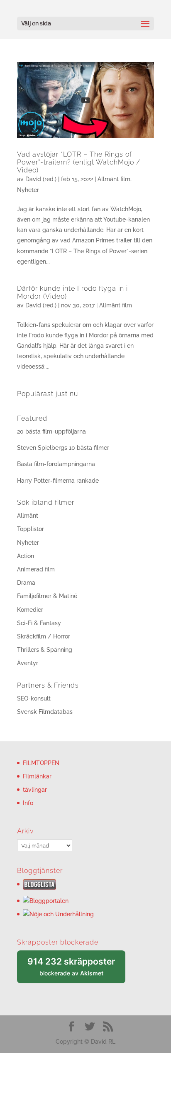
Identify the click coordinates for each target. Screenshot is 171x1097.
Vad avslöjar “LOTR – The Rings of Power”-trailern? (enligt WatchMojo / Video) (78, 162)
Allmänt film (114, 179)
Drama (26, 582)
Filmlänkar (37, 776)
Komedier (30, 609)
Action (25, 556)
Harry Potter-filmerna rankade (58, 480)
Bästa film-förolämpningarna (56, 464)
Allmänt (27, 515)
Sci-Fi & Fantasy (39, 623)
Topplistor (30, 529)
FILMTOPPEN (41, 763)
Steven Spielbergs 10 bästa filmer (63, 447)
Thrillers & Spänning (44, 649)
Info (28, 803)
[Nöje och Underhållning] (58, 914)
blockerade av (76, 969)
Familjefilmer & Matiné (47, 596)
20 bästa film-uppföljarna (51, 431)
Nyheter (28, 190)
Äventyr (27, 663)
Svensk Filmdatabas (45, 711)
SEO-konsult (34, 698)
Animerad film (36, 569)
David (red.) (40, 179)
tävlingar (35, 789)
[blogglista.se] (39, 887)
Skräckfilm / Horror (43, 636)
